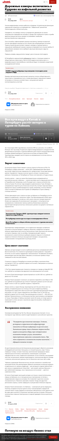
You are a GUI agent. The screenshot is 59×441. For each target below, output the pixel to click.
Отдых (17, 409)
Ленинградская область (14, 99)
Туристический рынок (31, 409)
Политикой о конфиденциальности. (37, 438)
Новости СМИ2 (9, 109)
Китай (40, 409)
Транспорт (29, 99)
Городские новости (41, 411)
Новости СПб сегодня (29, 411)
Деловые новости (9, 411)
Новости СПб (19, 411)
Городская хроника (9, 413)
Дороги (42, 99)
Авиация (46, 409)
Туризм (22, 409)
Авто (23, 99)
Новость (36, 99)
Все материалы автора (26, 20)
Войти (53, 2)
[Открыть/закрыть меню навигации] (44, 2)
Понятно (53, 437)
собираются (27, 58)
